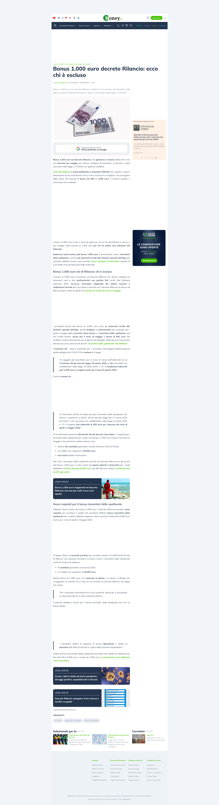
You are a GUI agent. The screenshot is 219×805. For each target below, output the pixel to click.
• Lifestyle (162, 26)
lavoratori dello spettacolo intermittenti (107, 343)
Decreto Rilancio (92, 721)
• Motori (139, 26)
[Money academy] (122, 25)
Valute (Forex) (134, 780)
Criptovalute (114, 776)
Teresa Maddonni (61, 83)
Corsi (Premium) (116, 769)
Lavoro (58, 721)
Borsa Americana (135, 773)
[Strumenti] (126, 25)
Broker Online (115, 773)
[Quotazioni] (118, 25)
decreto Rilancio (63, 171)
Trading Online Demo (118, 765)
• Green (154, 26)
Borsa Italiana (134, 765)
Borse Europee (134, 769)
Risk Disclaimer (152, 769)
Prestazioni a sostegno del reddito (78, 64)
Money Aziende (97, 773)
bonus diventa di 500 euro (78, 468)
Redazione (151, 765)
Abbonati (157, 18)
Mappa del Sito (97, 765)
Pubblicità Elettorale (99, 780)
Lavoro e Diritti (58, 64)
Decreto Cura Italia (74, 721)
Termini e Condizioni (154, 773)
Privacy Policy (152, 776)
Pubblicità (95, 776)
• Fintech (146, 26)
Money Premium (98, 769)
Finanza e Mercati (135, 760)
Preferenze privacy (153, 780)
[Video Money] (130, 25)
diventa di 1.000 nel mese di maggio (103, 290)
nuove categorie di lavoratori (105, 261)
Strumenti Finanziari (118, 760)
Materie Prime (134, 776)
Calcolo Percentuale (117, 780)
